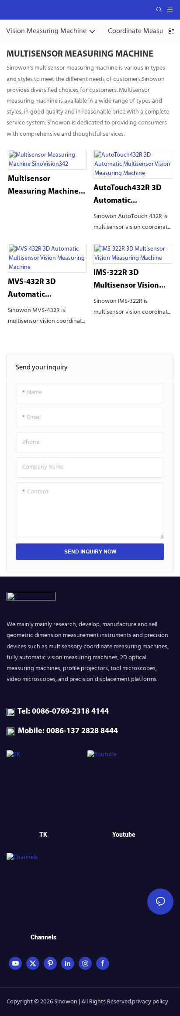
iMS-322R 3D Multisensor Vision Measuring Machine (128, 280)
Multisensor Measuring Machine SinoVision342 (43, 186)
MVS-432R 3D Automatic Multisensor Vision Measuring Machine (43, 290)
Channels (43, 937)
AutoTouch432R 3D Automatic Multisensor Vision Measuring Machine (128, 196)
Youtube (123, 834)
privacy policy (150, 1002)
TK (43, 834)
